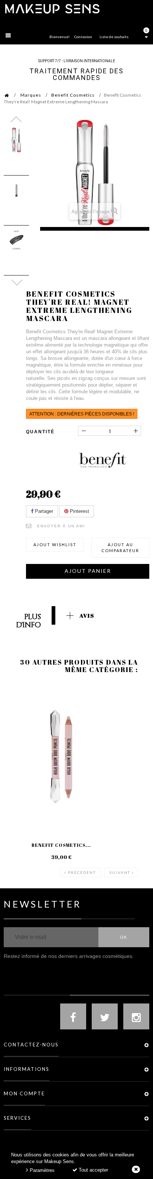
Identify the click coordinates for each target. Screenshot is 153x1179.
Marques (30, 95)
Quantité (40, 431)
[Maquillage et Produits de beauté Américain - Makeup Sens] (52, 8)
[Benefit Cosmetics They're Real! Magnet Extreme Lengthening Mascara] (16, 140)
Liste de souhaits (114, 36)
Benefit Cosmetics (73, 95)
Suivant (120, 872)
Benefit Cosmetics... (61, 845)
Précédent (82, 872)
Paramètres (41, 1170)
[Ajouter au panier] (126, 713)
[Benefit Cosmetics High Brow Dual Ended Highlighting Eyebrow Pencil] (61, 756)
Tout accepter (92, 1170)
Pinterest (78, 511)
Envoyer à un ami (61, 526)
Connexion (83, 36)
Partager (43, 511)
